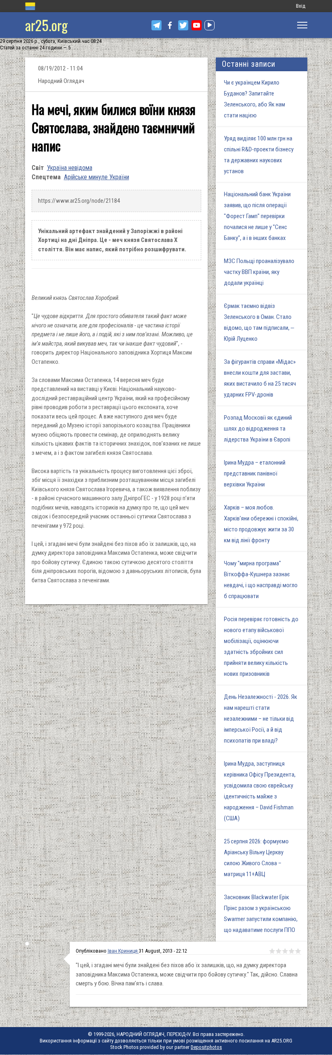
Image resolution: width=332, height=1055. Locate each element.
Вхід (300, 6)
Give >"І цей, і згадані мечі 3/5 (285, 951)
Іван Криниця (123, 951)
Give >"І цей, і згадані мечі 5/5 (298, 951)
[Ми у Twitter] (183, 25)
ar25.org (46, 25)
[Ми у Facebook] (170, 25)
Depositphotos (206, 1047)
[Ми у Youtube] (197, 25)
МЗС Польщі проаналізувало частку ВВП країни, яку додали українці (259, 272)
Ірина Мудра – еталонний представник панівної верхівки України (254, 473)
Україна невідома (69, 168)
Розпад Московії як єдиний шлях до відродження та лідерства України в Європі (258, 428)
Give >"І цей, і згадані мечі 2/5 (278, 951)
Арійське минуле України (96, 177)
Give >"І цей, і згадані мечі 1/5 (272, 951)
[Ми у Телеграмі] (156, 25)
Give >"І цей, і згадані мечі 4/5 (291, 951)
